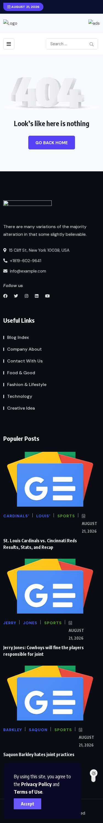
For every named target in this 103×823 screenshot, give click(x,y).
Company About (24, 349)
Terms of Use (28, 791)
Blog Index (18, 337)
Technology (19, 396)
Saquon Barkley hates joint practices (38, 754)
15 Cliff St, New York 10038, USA (38, 250)
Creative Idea (21, 408)
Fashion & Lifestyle (26, 384)
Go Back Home (51, 143)
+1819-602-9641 (25, 260)
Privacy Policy (36, 784)
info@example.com (27, 271)
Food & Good (21, 373)
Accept (27, 804)
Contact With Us (25, 361)
